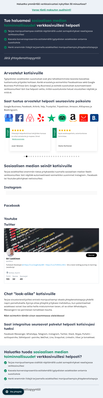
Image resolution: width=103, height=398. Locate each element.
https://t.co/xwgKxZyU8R (34, 265)
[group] (28, 140)
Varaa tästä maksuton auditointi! (51, 9)
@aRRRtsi (9, 261)
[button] (24, 156)
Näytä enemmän (18, 139)
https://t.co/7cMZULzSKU (56, 265)
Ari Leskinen (13, 258)
